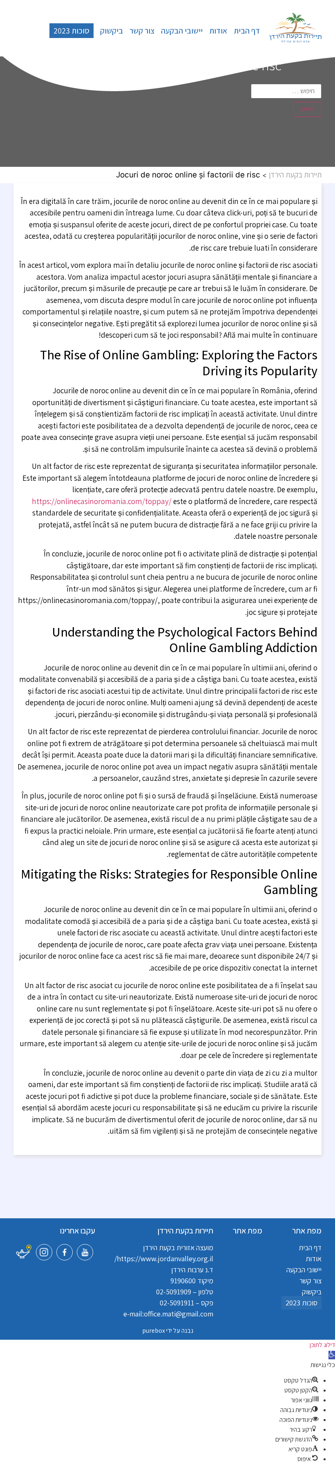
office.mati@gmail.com (178, 1313)
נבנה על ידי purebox (167, 1330)
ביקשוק (111, 30)
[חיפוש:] (286, 91)
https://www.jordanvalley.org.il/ (163, 1258)
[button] (331, 1355)
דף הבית (247, 30)
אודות (218, 30)
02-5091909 (173, 1291)
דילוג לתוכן (322, 1345)
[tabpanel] (167, 666)
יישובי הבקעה (182, 30)
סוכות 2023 (71, 30)
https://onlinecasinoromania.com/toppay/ (102, 501)
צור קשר (142, 30)
